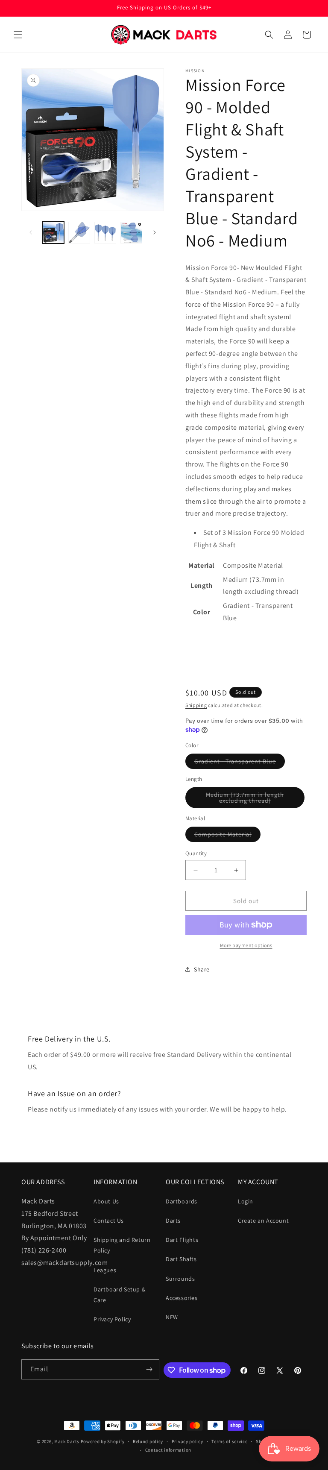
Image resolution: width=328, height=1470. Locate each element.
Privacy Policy (112, 1319)
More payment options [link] (246, 945)
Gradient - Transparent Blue (239, 763)
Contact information (168, 1450)
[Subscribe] (149, 1369)
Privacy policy (187, 1441)
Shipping (196, 705)
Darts (173, 1220)
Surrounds (180, 1278)
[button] (18, 34)
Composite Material (227, 836)
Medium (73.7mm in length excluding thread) (255, 799)
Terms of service (229, 1441)
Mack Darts (66, 1441)
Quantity (196, 853)
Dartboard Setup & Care (119, 1294)
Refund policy (148, 1441)
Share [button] (202, 969)
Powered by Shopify (103, 1441)
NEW (172, 1317)
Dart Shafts (181, 1259)
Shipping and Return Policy (122, 1245)
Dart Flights (182, 1240)
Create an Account (263, 1220)
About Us (106, 1201)
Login (245, 1201)
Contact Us (109, 1220)
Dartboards (181, 1201)
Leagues (105, 1270)
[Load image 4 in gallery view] (131, 233)
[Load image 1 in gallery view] (53, 233)
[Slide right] (154, 232)
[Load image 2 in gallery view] (79, 233)
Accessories (182, 1298)
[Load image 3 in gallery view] (105, 233)
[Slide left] (30, 232)
